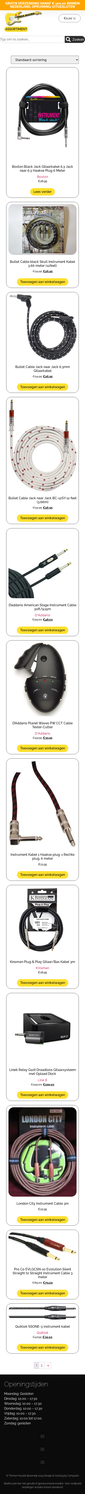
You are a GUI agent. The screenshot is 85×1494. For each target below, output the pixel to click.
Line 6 (42, 1080)
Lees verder (42, 192)
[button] (42, 1436)
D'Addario (42, 615)
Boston (42, 177)
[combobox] (32, 39)
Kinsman (42, 968)
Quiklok (42, 1333)
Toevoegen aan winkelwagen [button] (42, 282)
